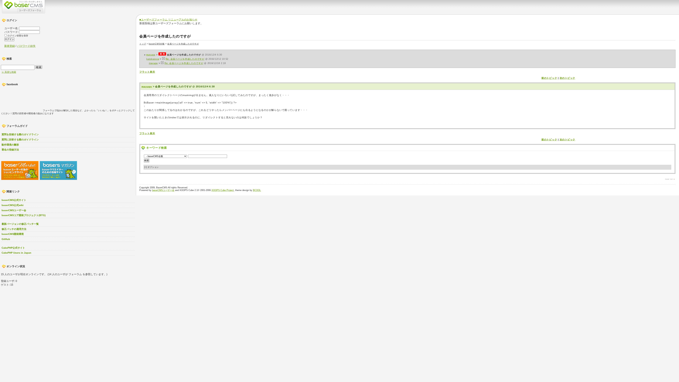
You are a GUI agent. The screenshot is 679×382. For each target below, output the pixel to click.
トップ (142, 44)
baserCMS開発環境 (13, 234)
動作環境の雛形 (10, 144)
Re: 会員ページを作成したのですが (185, 59)
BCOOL (257, 190)
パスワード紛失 (26, 45)
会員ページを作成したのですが (183, 44)
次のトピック (567, 78)
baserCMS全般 (156, 44)
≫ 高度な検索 (9, 72)
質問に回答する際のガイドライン (20, 139)
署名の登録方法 (10, 149)
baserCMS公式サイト (14, 200)
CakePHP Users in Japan (16, 252)
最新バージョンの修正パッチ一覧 (20, 223)
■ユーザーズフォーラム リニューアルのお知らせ (168, 19)
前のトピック (549, 78)
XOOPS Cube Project (222, 190)
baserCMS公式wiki (13, 205)
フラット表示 (147, 71)
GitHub (6, 239)
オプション (151, 167)
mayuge (150, 55)
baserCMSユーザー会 (163, 190)
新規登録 (9, 45)
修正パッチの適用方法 (14, 229)
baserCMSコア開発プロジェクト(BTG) (24, 215)
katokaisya (152, 59)
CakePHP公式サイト (13, 247)
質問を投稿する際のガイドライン (20, 134)
